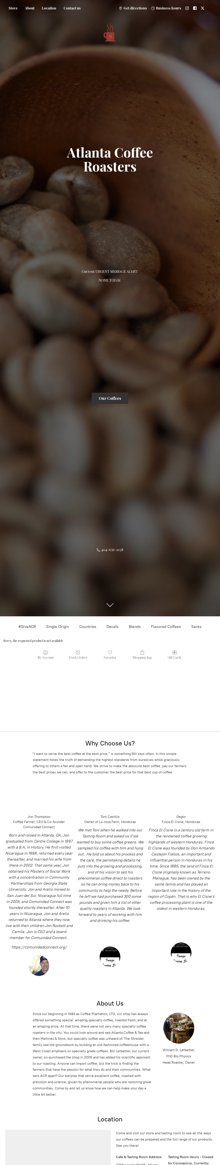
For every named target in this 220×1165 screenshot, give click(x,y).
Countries (87, 626)
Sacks (196, 626)
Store (13, 8)
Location (49, 8)
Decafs (113, 626)
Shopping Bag (142, 657)
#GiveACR (27, 626)
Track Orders (78, 657)
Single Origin (57, 626)
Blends (135, 626)
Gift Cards (174, 657)
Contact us (72, 8)
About (29, 8)
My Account (45, 657)
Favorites (110, 657)
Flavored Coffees (166, 626)
